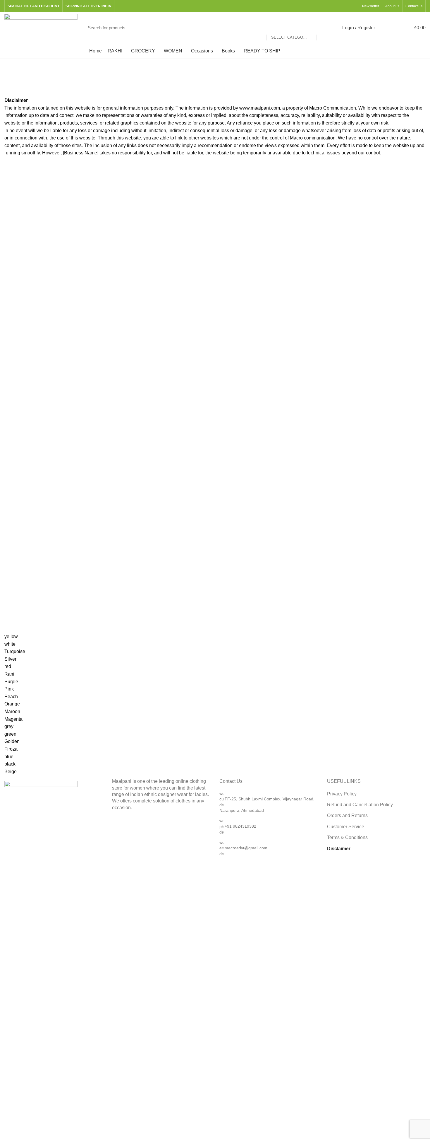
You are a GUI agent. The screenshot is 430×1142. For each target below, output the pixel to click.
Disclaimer (338, 848)
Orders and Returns (347, 815)
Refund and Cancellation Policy (360, 804)
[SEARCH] (324, 28)
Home (9, 90)
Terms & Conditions (347, 837)
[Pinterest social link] (352, 6)
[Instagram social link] (339, 6)
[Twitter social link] (332, 6)
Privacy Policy (342, 793)
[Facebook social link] (325, 6)
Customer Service (345, 826)
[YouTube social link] (346, 6)
